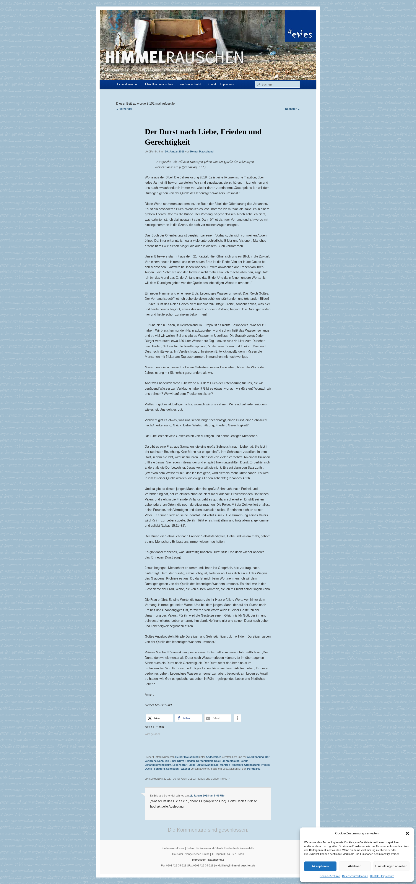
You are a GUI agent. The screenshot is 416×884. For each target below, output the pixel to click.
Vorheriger (124, 108)
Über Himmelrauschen (159, 84)
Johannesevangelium (158, 764)
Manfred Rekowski (231, 764)
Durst (180, 761)
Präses (265, 764)
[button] (407, 833)
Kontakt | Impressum (382, 876)
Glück (217, 761)
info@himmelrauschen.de (239, 865)
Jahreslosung (231, 761)
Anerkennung (255, 757)
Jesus (244, 761)
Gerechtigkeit (204, 761)
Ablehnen (354, 866)
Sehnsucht (172, 768)
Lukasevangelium (208, 764)
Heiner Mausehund (201, 151)
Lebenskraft (179, 764)
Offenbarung (252, 764)
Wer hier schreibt (190, 84)
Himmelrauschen (127, 84)
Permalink (253, 768)
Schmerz (159, 768)
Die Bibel (170, 761)
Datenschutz (216, 859)
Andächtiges (213, 757)
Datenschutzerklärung (355, 876)
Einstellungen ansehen (391, 866)
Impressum (199, 859)
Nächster (292, 108)
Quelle (149, 768)
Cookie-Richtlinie (330, 876)
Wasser (185, 768)
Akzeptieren (320, 866)
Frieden (190, 761)
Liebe (192, 764)
